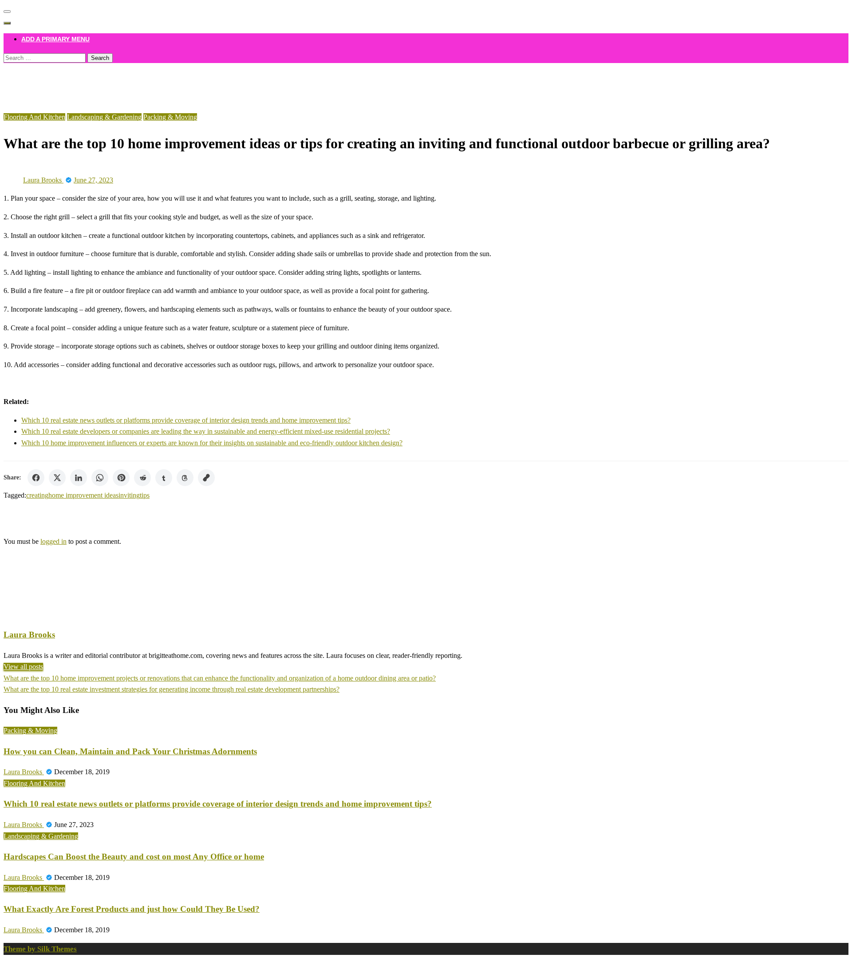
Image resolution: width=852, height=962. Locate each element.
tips (145, 495)
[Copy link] (206, 477)
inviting (129, 495)
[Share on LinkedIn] (78, 477)
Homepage (36, 75)
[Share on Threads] (185, 477)
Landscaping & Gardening (104, 117)
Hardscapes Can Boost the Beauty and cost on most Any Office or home (134, 856)
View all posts (23, 666)
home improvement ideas (83, 495)
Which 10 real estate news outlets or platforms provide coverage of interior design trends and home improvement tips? (186, 420)
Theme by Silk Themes (40, 949)
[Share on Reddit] (142, 477)
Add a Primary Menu (55, 39)
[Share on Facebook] (36, 477)
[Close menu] (7, 11)
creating (37, 495)
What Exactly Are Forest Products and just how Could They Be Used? (132, 909)
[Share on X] (57, 477)
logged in (53, 541)
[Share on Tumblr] (163, 477)
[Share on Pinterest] (121, 477)
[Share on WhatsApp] (99, 477)
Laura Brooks (43, 180)
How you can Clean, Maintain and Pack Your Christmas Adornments (130, 751)
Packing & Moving (170, 117)
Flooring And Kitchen (52, 87)
